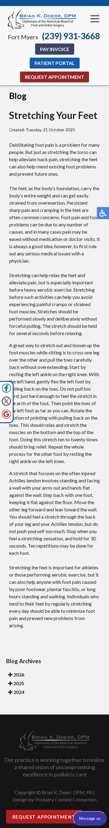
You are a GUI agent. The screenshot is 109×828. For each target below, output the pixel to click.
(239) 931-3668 (71, 36)
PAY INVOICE (54, 49)
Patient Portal (55, 63)
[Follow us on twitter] (6, 404)
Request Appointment (54, 77)
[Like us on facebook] (6, 391)
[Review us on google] (6, 417)
